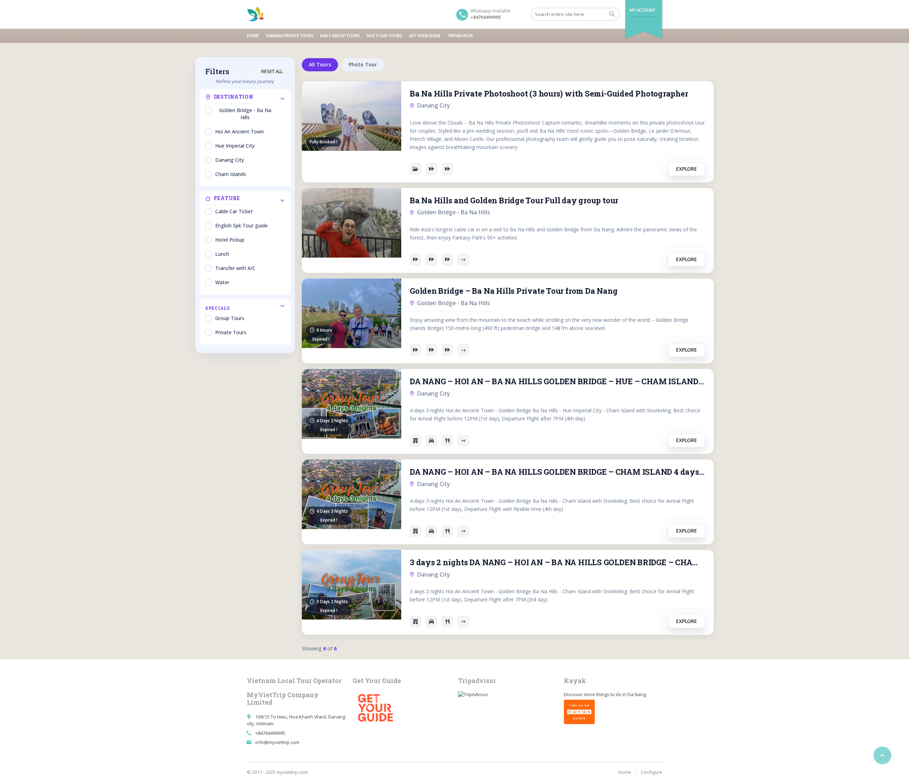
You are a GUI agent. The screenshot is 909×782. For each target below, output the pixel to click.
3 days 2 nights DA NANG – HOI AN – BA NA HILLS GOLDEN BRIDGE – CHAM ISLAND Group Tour (557, 562)
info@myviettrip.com (277, 742)
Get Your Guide (424, 36)
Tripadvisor (460, 36)
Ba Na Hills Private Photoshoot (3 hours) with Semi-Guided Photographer (549, 93)
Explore (686, 168)
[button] (463, 259)
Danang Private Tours (289, 36)
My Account (642, 10)
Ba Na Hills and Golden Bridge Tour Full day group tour (514, 200)
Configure (651, 772)
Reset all (272, 71)
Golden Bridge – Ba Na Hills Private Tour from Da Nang (513, 291)
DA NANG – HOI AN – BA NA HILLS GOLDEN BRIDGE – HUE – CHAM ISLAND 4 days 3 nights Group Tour (557, 381)
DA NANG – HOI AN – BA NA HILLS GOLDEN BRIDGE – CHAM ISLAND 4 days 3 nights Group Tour (557, 472)
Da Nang (636, 694)
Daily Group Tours (339, 36)
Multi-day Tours (384, 36)
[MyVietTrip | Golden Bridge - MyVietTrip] (256, 14)
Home (252, 36)
